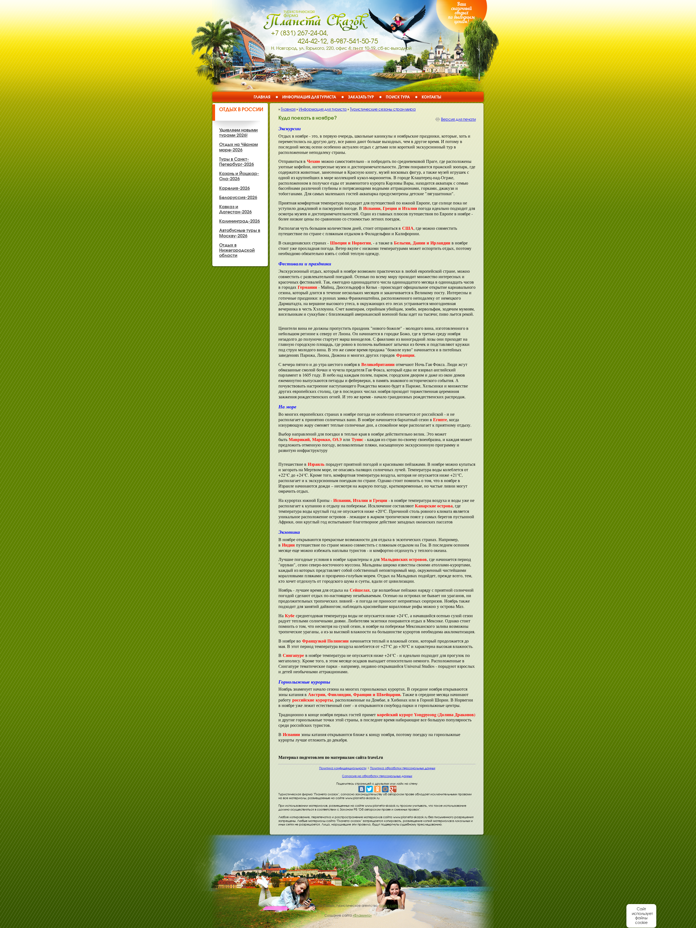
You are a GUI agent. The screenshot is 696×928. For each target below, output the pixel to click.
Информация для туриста (309, 97)
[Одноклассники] (377, 789)
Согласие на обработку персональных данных (377, 776)
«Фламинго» (362, 915)
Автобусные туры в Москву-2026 (239, 233)
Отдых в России (241, 109)
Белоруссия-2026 (238, 197)
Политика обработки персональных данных (402, 768)
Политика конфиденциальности (342, 768)
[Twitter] (369, 789)
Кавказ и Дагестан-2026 (235, 209)
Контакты (431, 97)
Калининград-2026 (239, 221)
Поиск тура (398, 97)
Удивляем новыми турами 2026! (238, 132)
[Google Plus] (393, 789)
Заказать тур (361, 97)
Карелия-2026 (234, 188)
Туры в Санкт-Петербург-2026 (236, 161)
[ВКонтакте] (361, 789)
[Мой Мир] (385, 789)
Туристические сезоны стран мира (383, 109)
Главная (262, 97)
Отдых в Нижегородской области (237, 250)
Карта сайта (389, 906)
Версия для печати (458, 119)
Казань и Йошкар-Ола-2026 (239, 176)
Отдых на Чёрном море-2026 (238, 147)
